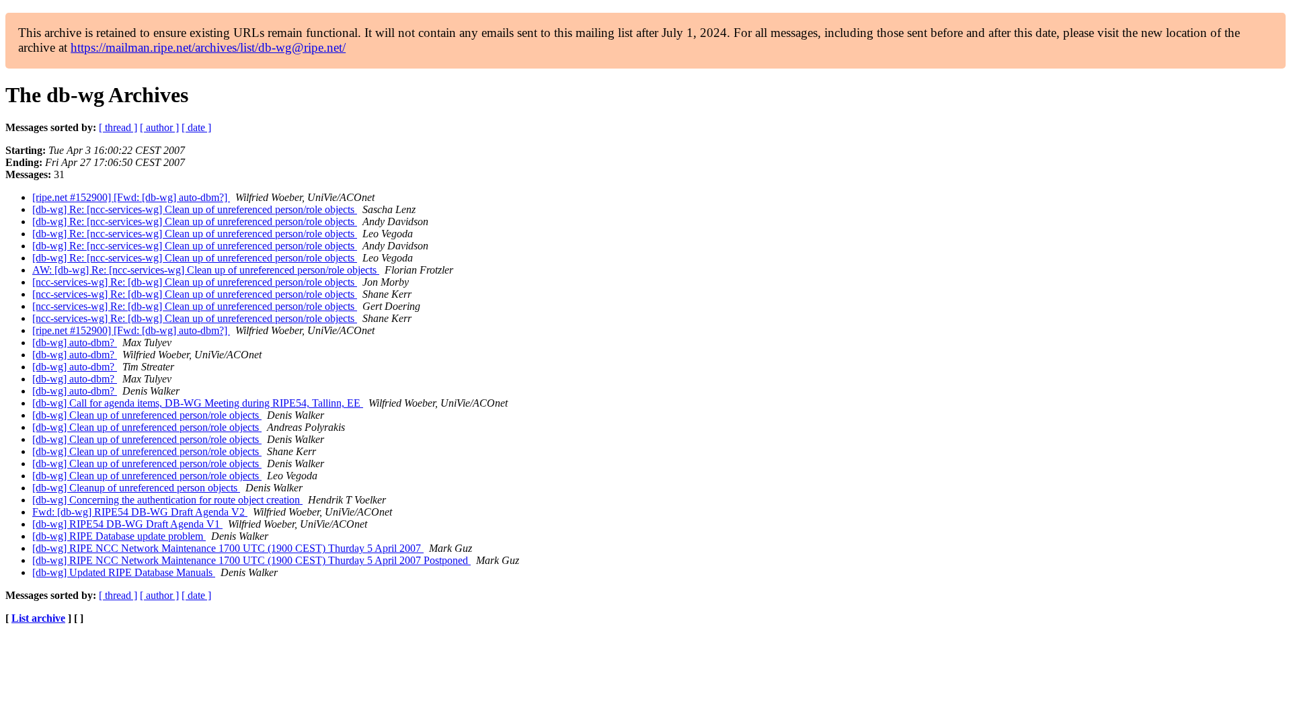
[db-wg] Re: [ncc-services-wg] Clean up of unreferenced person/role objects (194, 209)
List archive (38, 618)
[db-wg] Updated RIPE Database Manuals (123, 572)
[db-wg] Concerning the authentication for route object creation (167, 500)
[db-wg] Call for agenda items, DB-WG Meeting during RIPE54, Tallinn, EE (197, 403)
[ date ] (196, 127)
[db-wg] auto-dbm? (74, 342)
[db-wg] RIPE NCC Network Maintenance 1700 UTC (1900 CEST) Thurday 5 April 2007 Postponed (251, 560)
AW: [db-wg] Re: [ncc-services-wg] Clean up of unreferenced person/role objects (205, 270)
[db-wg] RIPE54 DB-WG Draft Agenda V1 (127, 524)
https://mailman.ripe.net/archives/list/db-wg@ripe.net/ (208, 47)
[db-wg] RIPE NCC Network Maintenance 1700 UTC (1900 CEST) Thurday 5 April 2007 (228, 548)
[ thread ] (118, 127)
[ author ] (159, 127)
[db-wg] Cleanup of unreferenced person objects (136, 487)
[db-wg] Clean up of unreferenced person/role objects (147, 415)
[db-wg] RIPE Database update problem (119, 536)
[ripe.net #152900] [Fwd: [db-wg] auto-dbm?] (131, 197)
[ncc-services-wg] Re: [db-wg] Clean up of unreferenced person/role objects (194, 282)
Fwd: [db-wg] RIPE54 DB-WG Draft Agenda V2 (139, 512)
